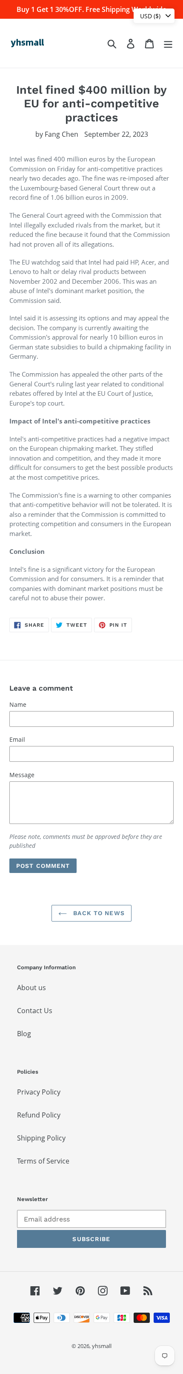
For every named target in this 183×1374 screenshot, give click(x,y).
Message (21, 775)
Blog (24, 1033)
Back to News (98, 913)
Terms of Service (43, 1161)
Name (17, 704)
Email (17, 739)
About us (31, 987)
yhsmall (102, 1346)
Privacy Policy (38, 1092)
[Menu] (168, 43)
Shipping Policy (41, 1138)
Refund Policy (38, 1115)
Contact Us (34, 1010)
